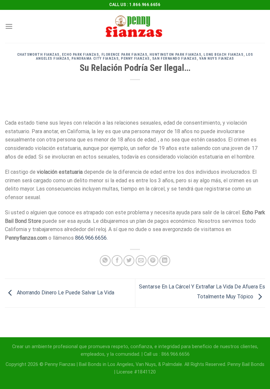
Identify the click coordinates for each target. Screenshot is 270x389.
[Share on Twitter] (128, 260)
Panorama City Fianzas (95, 58)
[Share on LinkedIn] (164, 260)
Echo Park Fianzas (80, 54)
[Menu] (9, 26)
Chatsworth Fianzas (38, 54)
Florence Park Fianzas (124, 54)
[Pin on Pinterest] (153, 260)
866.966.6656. (91, 238)
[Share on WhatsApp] (105, 260)
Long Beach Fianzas (223, 54)
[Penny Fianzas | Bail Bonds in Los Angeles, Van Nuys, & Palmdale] (135, 26)
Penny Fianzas (135, 58)
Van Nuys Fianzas (216, 58)
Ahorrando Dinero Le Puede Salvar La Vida (64, 292)
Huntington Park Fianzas (175, 54)
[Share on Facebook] (117, 260)
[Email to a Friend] (141, 260)
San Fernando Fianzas (174, 58)
